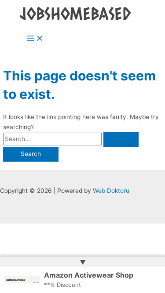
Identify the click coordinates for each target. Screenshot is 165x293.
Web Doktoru (111, 190)
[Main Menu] (35, 38)
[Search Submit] (121, 139)
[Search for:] (71, 138)
